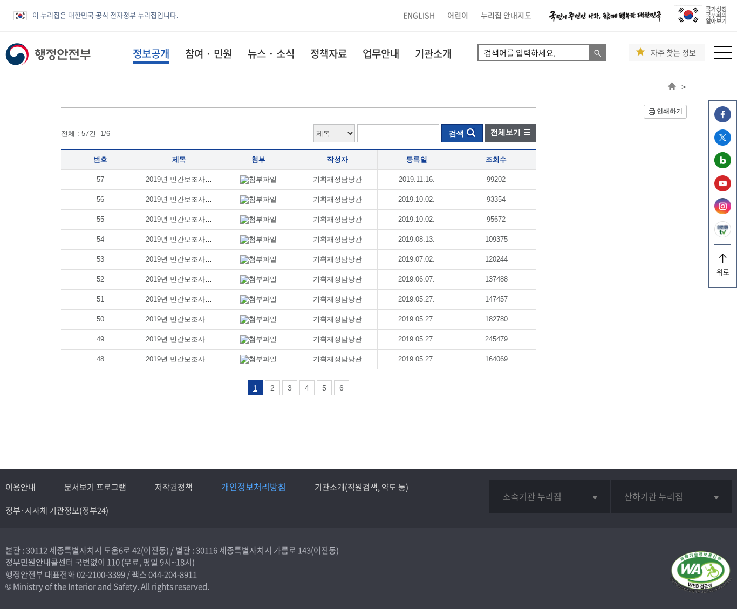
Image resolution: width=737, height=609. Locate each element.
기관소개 (433, 53)
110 (113, 562)
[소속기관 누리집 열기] (549, 496)
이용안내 (20, 487)
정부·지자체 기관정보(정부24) (56, 510)
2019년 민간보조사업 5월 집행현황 (200, 279)
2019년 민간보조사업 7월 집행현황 (200, 239)
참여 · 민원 (208, 53)
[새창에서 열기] (701, 573)
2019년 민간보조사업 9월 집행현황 (200, 199)
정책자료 (328, 53)
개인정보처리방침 (253, 486)
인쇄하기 (670, 111)
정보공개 (151, 53)
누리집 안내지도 (506, 15)
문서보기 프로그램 (95, 487)
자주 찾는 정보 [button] (673, 52)
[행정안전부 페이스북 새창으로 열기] (722, 119)
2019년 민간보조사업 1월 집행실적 (200, 359)
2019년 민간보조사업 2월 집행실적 (200, 339)
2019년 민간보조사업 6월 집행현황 (200, 259)
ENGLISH (419, 15)
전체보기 (505, 132)
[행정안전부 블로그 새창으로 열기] (722, 165)
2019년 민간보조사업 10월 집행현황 (202, 179)
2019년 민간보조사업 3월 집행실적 (200, 319)
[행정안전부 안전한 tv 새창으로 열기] (722, 234)
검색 (456, 133)
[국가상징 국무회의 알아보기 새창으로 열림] (700, 21)
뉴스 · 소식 (271, 53)
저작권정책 (174, 487)
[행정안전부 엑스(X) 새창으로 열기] (722, 143)
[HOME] (672, 87)
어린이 (457, 15)
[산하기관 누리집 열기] (671, 496)
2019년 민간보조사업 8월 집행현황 (200, 219)
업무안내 (381, 53)
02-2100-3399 (101, 574)
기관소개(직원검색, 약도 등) (361, 487)
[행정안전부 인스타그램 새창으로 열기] (722, 211)
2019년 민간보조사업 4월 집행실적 (200, 299)
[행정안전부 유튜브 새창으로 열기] (722, 188)
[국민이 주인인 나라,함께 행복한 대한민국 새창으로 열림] (605, 21)
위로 (722, 271)
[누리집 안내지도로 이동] (723, 56)
